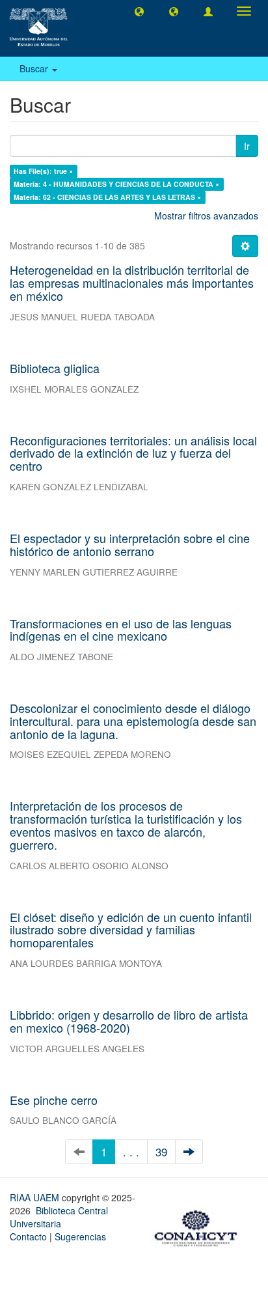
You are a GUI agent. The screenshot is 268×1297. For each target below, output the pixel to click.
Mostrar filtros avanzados (206, 215)
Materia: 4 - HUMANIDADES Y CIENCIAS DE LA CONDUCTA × (116, 184)
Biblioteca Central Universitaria (59, 1217)
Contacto (28, 1236)
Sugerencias (80, 1236)
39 (161, 1152)
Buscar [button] (35, 68)
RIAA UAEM (36, 1197)
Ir (247, 145)
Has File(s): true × (43, 171)
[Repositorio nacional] (199, 1226)
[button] (139, 11)
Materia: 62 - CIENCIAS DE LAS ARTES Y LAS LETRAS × (107, 197)
